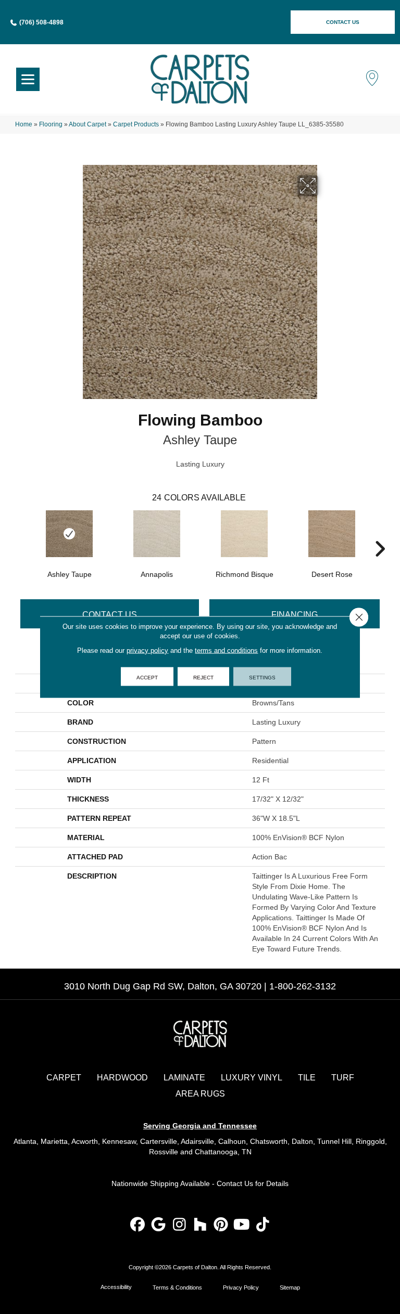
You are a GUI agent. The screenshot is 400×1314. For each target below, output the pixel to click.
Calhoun (232, 1141)
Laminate (184, 1077)
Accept (147, 677)
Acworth (84, 1141)
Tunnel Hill (334, 1141)
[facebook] (138, 1225)
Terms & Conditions (177, 1287)
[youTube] (242, 1225)
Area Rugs (200, 1093)
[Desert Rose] (332, 534)
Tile (307, 1077)
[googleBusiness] (158, 1225)
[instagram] (179, 1225)
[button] (343, 22)
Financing (294, 614)
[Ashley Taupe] (69, 534)
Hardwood (122, 1077)
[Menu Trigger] (28, 79)
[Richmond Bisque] (244, 534)
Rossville (163, 1152)
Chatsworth (269, 1141)
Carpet (63, 1077)
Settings (262, 677)
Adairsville (197, 1141)
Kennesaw (119, 1141)
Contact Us (109, 614)
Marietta (54, 1141)
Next (380, 533)
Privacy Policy (241, 1287)
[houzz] (200, 1225)
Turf (342, 1077)
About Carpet (87, 124)
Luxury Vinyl (251, 1077)
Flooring (51, 124)
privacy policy (147, 650)
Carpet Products (136, 124)
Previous (20, 533)
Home (23, 124)
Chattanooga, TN (223, 1152)
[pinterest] (221, 1225)
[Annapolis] (157, 534)
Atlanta (25, 1141)
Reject (203, 677)
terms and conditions (226, 650)
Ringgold (370, 1141)
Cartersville (158, 1141)
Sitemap (290, 1287)
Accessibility (116, 1287)
